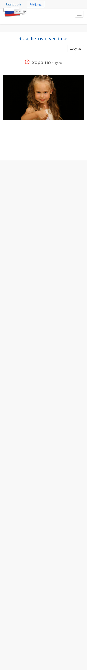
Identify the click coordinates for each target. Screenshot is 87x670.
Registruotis (13, 4)
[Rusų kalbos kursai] (3, 14)
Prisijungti (36, 4)
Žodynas (75, 48)
